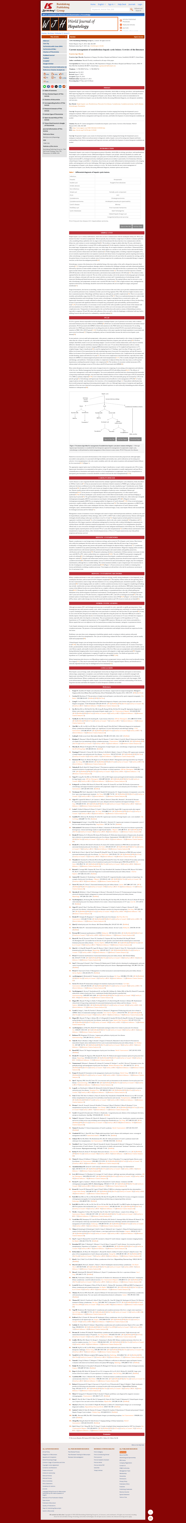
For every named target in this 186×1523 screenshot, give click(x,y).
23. (70, 852)
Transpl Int (112, 1254)
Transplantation (125, 1098)
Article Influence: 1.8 (100, 813)
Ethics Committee (47, 1481)
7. (70, 736)
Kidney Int (126, 927)
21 (93, 330)
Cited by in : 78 (95, 1208)
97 (73, 644)
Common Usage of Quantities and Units (54, 1462)
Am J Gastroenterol (97, 1141)
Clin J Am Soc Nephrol (110, 1012)
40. (70, 976)
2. (70, 696)
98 (75, 644)
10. (70, 752)
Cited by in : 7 (129, 1267)
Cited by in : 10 (130, 1388)
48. (70, 1040)
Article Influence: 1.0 (125, 1075)
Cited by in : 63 (137, 762)
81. (70, 1285)
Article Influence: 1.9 (133, 771)
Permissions (123, 1478)
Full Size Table (137, 226)
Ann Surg (131, 909)
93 (123, 597)
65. (70, 1166)
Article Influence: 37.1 (116, 1357)
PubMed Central (48, 55)
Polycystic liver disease (105, 104)
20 (103, 323)
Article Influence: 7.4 (131, 1022)
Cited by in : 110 (102, 1015)
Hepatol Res (107, 1401)
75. (70, 1244)
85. (70, 1317)
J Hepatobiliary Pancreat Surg (123, 1259)
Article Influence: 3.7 (109, 1208)
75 (140, 520)
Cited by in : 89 (106, 1304)
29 (132, 340)
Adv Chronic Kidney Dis (104, 924)
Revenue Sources (124, 1492)
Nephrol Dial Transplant (120, 1020)
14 (115, 281)
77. (70, 1259)
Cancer (124, 1295)
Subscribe (96, 1467)
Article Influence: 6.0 (109, 856)
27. (70, 884)
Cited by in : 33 (131, 1030)
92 (134, 594)
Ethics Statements (47, 1483)
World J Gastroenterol (121, 1050)
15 (76, 285)
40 (126, 370)
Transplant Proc (94, 1090)
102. (70, 1426)
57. (70, 1113)
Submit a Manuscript (48, 1511)
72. (70, 1219)
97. (70, 1399)
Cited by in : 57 (94, 756)
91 (76, 590)
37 (118, 357)
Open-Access (46, 1500)
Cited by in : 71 (116, 721)
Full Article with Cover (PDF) (53, 46)
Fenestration (81, 106)
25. (70, 869)
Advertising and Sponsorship (128, 1457)
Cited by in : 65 (90, 1289)
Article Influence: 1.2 (115, 832)
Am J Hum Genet (103, 854)
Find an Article (98, 1462)
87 (110, 579)
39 (122, 364)
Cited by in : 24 (79, 1163)
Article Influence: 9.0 (105, 945)
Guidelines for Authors (49, 1486)
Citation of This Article (51, 52)
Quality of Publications (49, 1505)
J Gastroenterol (113, 741)
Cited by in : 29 (87, 813)
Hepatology (75, 896)
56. (70, 1105)
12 (114, 270)
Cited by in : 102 (130, 958)
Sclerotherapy (73, 106)
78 (92, 552)
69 (126, 501)
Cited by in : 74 (135, 730)
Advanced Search (138, 9)
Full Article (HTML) (49, 49)
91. (70, 1360)
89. (70, 1347)
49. (70, 1050)
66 (122, 499)
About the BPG (124, 1455)
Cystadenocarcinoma (127, 104)
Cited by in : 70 (79, 1352)
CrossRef (46, 61)
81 (111, 554)
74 (128, 520)
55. (70, 1095)
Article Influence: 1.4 (118, 1154)
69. (70, 1197)
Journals (132, 4)
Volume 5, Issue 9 (62, 33)
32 (116, 357)
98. (70, 1404)
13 (129, 273)
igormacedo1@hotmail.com (107, 66)
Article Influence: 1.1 (100, 796)
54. (70, 1088)
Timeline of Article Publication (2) (55, 67)
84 (101, 565)
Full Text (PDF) (77, 1304)
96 (84, 638)
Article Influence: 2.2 (79, 921)
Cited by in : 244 (135, 1005)
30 (93, 349)
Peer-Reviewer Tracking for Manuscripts (79, 1454)
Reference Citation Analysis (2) (53, 70)
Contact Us (123, 1465)
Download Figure (135, 439)
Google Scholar (48, 64)
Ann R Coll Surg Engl (78, 749)
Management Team (125, 1471)
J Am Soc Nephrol (99, 943)
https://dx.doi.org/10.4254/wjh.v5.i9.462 (84, 130)
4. (70, 709)
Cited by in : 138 (95, 856)
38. (70, 963)
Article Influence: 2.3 (129, 1100)
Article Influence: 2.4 (100, 781)
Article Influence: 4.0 (101, 1321)
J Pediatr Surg (96, 1412)
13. (70, 777)
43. (70, 1001)
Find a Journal (98, 1457)
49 (80, 463)
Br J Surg (117, 976)
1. (70, 691)
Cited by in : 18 (105, 978)
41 (128, 370)
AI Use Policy (46, 1452)
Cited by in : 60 (101, 1256)
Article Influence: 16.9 (127, 1122)
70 (115, 503)
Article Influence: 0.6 (92, 706)
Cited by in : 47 (116, 713)
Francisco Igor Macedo (76, 54)
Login (140, 4)
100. (70, 1415)
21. (70, 835)
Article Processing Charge (50, 1460)
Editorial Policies (47, 1475)
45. (70, 1018)
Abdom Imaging (98, 1184)
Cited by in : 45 (116, 1100)
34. (70, 933)
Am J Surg (79, 762)
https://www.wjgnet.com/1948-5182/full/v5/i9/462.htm (89, 128)
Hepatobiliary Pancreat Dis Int (94, 1407)
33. (70, 927)
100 (116, 655)
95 (138, 611)
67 (124, 501)
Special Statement (124, 1494)
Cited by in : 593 (102, 1357)
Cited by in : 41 (105, 839)
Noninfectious (93, 104)
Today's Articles (98, 1470)
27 (84, 332)
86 (103, 565)
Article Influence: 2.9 (129, 713)
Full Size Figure (122, 439)
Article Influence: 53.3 (128, 887)
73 (90, 520)
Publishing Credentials (126, 1489)
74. (70, 1239)
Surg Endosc (106, 754)
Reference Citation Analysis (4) (122, 945)
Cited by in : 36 (129, 864)
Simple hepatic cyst (82, 104)
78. (70, 1264)
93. (70, 1371)
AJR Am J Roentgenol (121, 719)
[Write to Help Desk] (150, 1518)
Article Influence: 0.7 (100, 1186)
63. (70, 1151)
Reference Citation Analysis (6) (131, 1282)
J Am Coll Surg (117, 1373)
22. (70, 844)
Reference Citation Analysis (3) (82, 913)
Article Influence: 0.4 (81, 1329)
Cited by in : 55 (129, 1045)
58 (78, 488)
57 (83, 484)
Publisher (122, 1486)
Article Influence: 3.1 (86, 1085)
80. (70, 1277)
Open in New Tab (126, 226)
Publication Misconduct (49, 1503)
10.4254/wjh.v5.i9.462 (97, 46)
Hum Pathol (92, 1379)
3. (70, 701)
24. (70, 860)
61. (70, 1139)
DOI (134, 693)
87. (70, 1332)
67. (70, 1182)
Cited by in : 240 (95, 1337)
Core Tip (46, 43)
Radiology (113, 1355)
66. (70, 1174)
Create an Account (48, 1470)
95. (70, 1384)
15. (70, 792)
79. (70, 1272)
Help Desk (122, 4)
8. (70, 739)
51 (82, 463)
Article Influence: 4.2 (125, 1067)
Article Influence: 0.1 (92, 1381)
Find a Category (98, 1452)
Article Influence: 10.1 (86, 1060)
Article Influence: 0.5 (95, 1226)
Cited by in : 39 (79, 881)
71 (94, 510)
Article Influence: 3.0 (115, 1256)
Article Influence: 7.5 (109, 1337)
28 (74, 334)
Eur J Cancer (93, 1342)
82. (70, 1292)
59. (70, 1128)
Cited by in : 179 (91, 945)
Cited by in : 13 (79, 706)
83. (70, 1300)
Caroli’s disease (138, 104)
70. (70, 1204)
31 (98, 355)
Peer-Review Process (74, 1452)
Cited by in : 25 (129, 1169)
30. (70, 907)
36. (70, 948)
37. (70, 955)
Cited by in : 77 (88, 1109)
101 (78, 661)
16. (70, 799)
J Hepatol (115, 830)
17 (113, 296)
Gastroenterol (114, 837)
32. (70, 924)
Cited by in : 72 (130, 804)
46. (70, 1028)
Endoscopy (75, 1201)
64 (78, 494)
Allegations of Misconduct (50, 1454)
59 (78, 492)
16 (128, 294)
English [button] (101, 4)
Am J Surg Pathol (103, 1334)
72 (111, 518)
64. (70, 1159)
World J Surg (124, 1073)
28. (70, 892)
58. (70, 1118)
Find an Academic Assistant (101, 1460)
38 (107, 362)
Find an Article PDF (99, 1465)
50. (70, 1056)
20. (70, 827)
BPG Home (123, 1460)
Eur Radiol (75, 1241)
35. (70, 938)
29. (70, 899)
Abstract (46, 41)
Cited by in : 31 (119, 771)
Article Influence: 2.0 (115, 743)
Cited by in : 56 (81, 1344)
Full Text (140, 693)
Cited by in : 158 (89, 849)
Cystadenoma (116, 104)
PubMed (46, 58)
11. (70, 759)
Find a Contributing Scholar (101, 1454)
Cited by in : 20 (87, 1186)
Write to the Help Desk (138, 1445)
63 (76, 494)
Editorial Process (47, 1478)
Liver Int (132, 902)
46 (91, 376)
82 (81, 558)
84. (70, 1310)
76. (70, 1252)
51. (70, 1063)
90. (70, 1355)
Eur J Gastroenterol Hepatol (120, 711)
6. (70, 726)
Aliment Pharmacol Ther (116, 1065)
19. (70, 822)
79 (109, 554)
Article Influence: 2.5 (108, 756)
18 (74, 304)
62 (80, 492)
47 (135, 379)
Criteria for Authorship (49, 1473)
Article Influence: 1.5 (108, 935)
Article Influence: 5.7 (102, 952)
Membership (123, 1473)
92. (70, 1366)
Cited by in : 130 (88, 952)
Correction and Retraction (50, 1467)
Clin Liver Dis (114, 1151)
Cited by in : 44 (94, 935)
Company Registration (126, 1463)
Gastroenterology (77, 995)
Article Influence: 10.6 (86, 997)
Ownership (123, 1476)
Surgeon (127, 1231)
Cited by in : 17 (87, 796)
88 (76, 584)
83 (82, 560)
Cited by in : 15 (81, 1226)
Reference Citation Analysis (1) (109, 706)
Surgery (99, 1246)
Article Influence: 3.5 (100, 1248)
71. (70, 1212)
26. (70, 877)
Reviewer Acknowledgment (75, 1457)
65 (83, 497)
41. (70, 983)
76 (121, 528)
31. (70, 917)
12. (70, 767)
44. (70, 1010)
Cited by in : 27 (105, 1154)
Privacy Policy (123, 1481)
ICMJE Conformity (124, 1468)
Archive (51, 33)
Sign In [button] (111, 4)
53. (70, 1080)
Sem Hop (89, 1115)
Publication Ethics (124, 1484)
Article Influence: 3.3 (104, 1289)
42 (89, 376)
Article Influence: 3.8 (134, 911)
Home (93, 4)
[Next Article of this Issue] (66, 37)
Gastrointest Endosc (93, 1135)
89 (74, 590)
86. (70, 1325)
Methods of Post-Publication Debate (53, 1497)
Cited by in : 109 (119, 911)
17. (70, 809)
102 (111, 663)
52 (128, 473)
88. (70, 1340)
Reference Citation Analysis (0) (125, 756)
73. (70, 1229)
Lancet (121, 884)
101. (70, 1421)
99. (70, 1410)
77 (132, 545)
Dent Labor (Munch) (97, 736)
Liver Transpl (101, 1107)
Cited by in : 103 (117, 1022)
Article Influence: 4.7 (129, 721)
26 (94, 330)
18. (70, 817)
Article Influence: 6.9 (103, 849)
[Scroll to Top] (150, 1512)
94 (138, 599)
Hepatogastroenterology (123, 965)
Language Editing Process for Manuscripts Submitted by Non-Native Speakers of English (54, 1493)
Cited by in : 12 (116, 1233)
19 (111, 313)
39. (70, 971)
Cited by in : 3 (78, 1381)
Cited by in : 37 (135, 986)
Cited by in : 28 (101, 832)
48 (87, 387)
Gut (73, 1030)
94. (70, 1376)
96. (70, 1394)
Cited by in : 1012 (113, 887)
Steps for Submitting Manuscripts (52, 1508)
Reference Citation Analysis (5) (96, 733)
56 (129, 473)
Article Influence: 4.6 (79, 733)
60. (70, 1133)
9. (70, 747)
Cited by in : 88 (137, 1312)
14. (70, 784)
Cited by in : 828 (113, 1122)
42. (70, 991)
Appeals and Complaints (49, 1457)
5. (70, 719)
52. (70, 1073)
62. (70, 1144)
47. (70, 1035)
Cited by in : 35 (135, 919)
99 (134, 651)
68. (70, 1189)
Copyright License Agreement (51, 1465)
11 (77, 266)
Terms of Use (123, 1497)
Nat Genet (102, 847)
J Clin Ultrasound (90, 703)
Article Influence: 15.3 (79, 1007)
